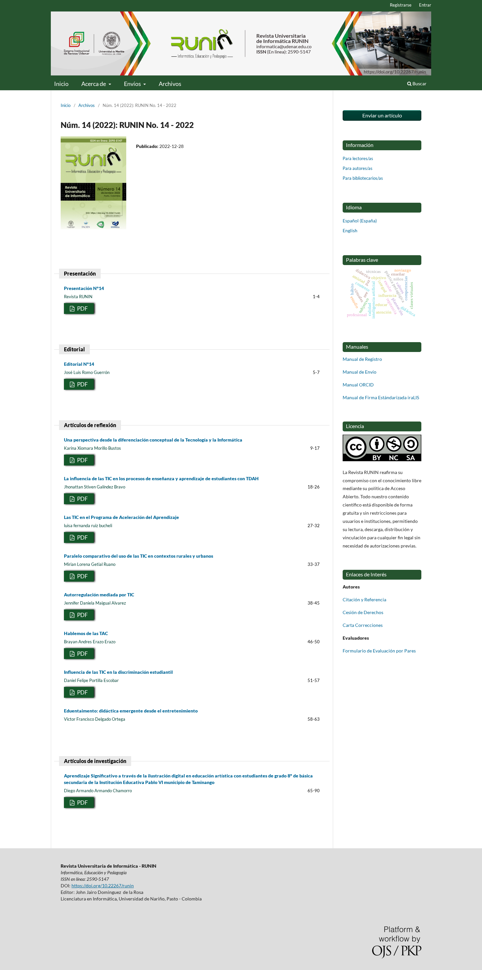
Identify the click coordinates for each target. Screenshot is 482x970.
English (350, 230)
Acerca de (94, 83)
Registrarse (401, 5)
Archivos (170, 83)
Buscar (419, 83)
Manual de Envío (359, 372)
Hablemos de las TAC (86, 633)
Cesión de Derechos (363, 612)
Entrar (425, 5)
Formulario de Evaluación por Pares (379, 650)
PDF (82, 308)
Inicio (61, 83)
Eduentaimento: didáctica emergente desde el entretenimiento (131, 710)
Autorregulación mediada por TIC (99, 594)
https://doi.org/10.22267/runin (102, 885)
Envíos (133, 83)
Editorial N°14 (79, 364)
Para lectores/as (358, 158)
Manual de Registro (362, 359)
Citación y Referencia (364, 599)
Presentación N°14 (84, 288)
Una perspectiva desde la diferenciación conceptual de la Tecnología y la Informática (153, 440)
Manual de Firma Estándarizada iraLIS (381, 397)
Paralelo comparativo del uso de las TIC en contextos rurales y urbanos (138, 556)
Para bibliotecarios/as (363, 178)
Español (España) (360, 220)
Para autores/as (357, 168)
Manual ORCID (358, 384)
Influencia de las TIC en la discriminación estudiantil (118, 672)
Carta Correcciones (363, 625)
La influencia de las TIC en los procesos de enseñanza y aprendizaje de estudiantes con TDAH (161, 478)
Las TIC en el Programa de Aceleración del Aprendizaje (121, 517)
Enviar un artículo (382, 115)
